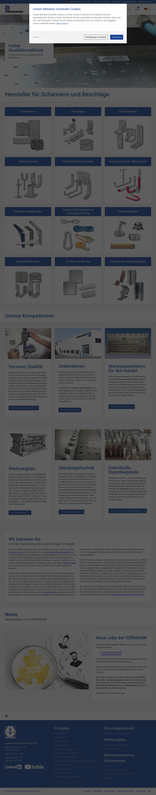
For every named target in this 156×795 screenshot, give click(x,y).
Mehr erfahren (62, 23)
